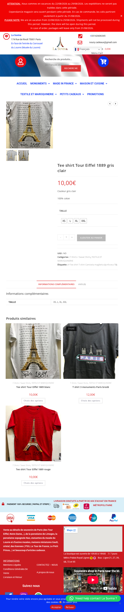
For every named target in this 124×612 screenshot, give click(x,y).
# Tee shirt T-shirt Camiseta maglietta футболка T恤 (92, 264)
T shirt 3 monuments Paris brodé (90, 387)
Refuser (70, 607)
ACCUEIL (22, 83)
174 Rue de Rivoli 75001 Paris (26, 39)
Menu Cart (97, 53)
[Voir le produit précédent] (110, 103)
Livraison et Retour (12, 577)
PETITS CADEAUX (70, 94)
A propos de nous (45, 572)
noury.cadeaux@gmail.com (103, 42)
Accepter (56, 607)
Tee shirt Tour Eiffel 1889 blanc (33, 387)
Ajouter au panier (91, 237)
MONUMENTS (38, 83)
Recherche (71, 68)
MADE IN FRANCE (63, 83)
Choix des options (33, 400)
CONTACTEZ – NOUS (47, 565)
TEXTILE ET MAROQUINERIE (37, 94)
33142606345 (98, 36)
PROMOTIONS (95, 94)
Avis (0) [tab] (82, 284)
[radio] (64, 220)
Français (84, 49)
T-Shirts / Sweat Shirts (80, 257)
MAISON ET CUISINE (92, 83)
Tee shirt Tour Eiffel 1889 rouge (33, 469)
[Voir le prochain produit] (115, 103)
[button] (40, 83)
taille (63, 210)
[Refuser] (120, 603)
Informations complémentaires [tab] (56, 284)
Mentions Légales (12, 565)
